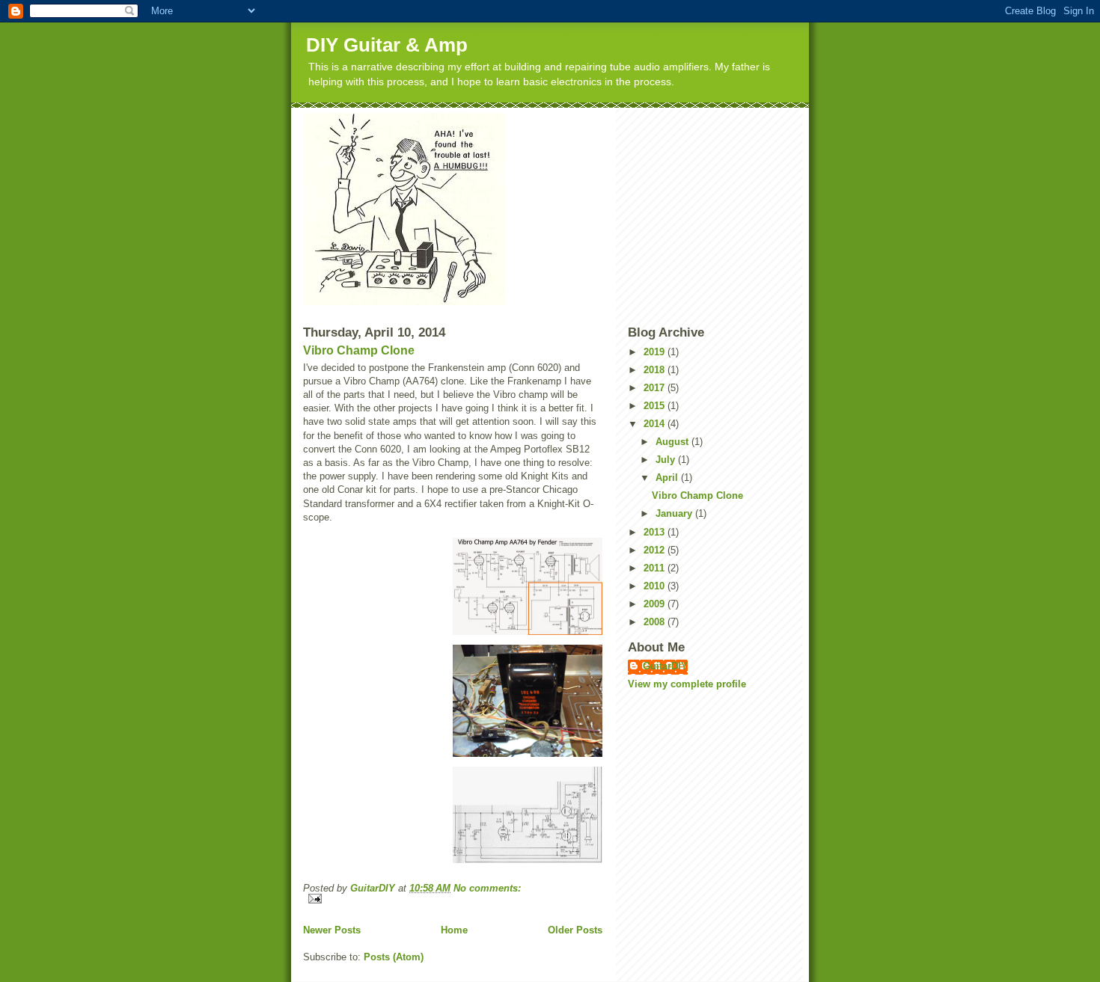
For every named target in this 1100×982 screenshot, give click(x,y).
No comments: (487, 888)
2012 (655, 550)
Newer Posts (332, 930)
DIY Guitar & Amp (387, 45)
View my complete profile (687, 684)
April (668, 477)
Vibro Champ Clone (359, 350)
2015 (655, 405)
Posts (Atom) (394, 957)
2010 (655, 586)
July (667, 459)
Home (454, 930)
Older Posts (575, 930)
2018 (655, 369)
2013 (655, 532)
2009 (655, 604)
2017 (655, 387)
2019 (655, 351)
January (675, 513)
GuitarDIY (665, 666)
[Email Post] (452, 898)
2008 (655, 621)
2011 (655, 568)
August (673, 441)
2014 (655, 423)
